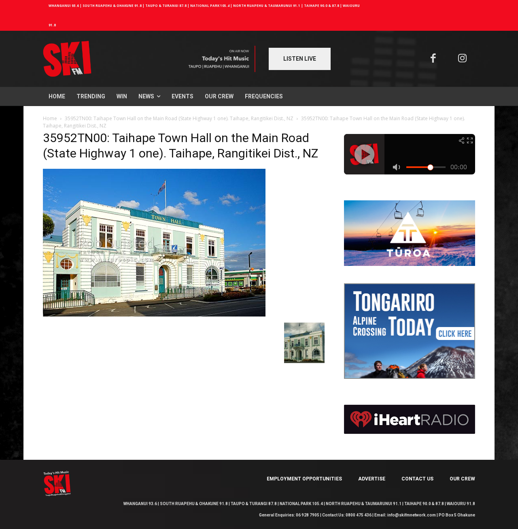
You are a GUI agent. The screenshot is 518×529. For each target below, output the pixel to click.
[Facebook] (433, 59)
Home (50, 118)
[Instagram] (463, 59)
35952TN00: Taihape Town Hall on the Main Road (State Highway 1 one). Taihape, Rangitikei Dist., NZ (179, 118)
